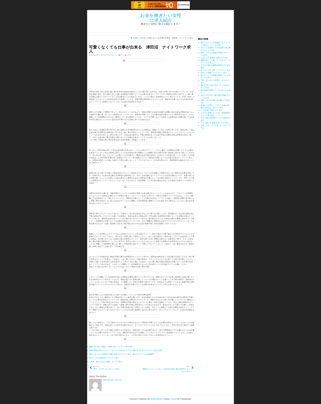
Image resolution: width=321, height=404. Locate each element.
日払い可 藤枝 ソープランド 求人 (214, 72)
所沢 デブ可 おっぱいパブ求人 (106, 367)
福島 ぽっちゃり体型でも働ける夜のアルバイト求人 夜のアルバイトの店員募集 (121, 354)
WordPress (156, 399)
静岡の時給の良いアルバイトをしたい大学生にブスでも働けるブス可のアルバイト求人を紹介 (126, 350)
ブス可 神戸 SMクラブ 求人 (211, 110)
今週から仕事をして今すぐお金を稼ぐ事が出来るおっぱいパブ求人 (215, 106)
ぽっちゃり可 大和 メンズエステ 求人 (215, 70)
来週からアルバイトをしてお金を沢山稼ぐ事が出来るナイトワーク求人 (166, 369)
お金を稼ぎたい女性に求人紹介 (160, 17)
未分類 (129, 55)
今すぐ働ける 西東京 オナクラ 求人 (214, 122)
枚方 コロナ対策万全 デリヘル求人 (104, 358)
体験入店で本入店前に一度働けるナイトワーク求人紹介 (111, 346)
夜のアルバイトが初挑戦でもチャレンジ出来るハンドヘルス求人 (215, 43)
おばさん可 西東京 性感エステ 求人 (214, 57)
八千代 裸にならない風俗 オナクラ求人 (105, 361)
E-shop (173, 399)
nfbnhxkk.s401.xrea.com (110, 55)
